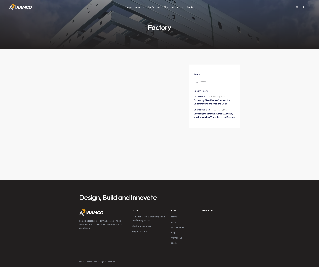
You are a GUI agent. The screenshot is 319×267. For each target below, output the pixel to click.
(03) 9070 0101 (139, 231)
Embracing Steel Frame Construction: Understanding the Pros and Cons (212, 102)
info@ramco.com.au (141, 226)
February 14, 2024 (220, 110)
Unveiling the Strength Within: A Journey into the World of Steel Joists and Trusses (214, 115)
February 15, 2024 (220, 96)
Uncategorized (202, 96)
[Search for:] (214, 81)
